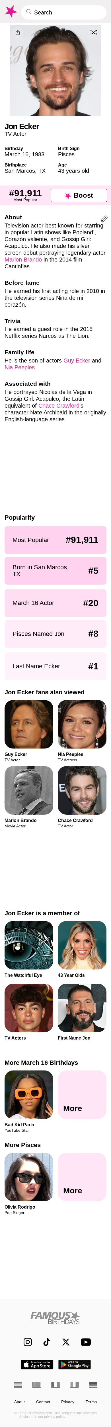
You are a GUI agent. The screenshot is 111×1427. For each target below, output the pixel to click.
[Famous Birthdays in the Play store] (74, 1364)
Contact (43, 1402)
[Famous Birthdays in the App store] (37, 1364)
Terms (91, 1402)
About (19, 1402)
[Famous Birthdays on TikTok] (44, 1342)
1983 (38, 154)
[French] (55, 1385)
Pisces (66, 154)
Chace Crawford (58, 405)
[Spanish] (18, 1385)
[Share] (17, 32)
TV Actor (15, 134)
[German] (93, 1385)
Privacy (67, 1402)
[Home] (55, 1317)
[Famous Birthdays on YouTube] (84, 1342)
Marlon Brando (23, 259)
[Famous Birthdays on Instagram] (25, 1342)
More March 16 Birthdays (41, 1062)
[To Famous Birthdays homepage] (11, 11)
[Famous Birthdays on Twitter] (63, 1342)
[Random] (94, 32)
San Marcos (20, 171)
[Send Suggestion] (104, 219)
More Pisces (23, 1144)
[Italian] (74, 1385)
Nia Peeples (20, 367)
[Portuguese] (36, 1385)
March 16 (16, 154)
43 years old (73, 171)
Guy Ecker (76, 360)
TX (42, 171)
